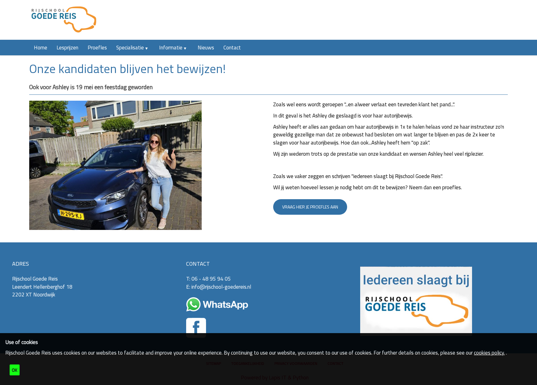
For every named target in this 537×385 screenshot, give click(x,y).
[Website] (63, 20)
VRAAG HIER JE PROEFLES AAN (310, 207)
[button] (149, 47)
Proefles (97, 48)
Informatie (170, 48)
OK (14, 370)
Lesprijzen (67, 48)
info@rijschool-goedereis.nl (221, 287)
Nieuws (206, 48)
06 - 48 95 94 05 (211, 279)
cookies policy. (489, 353)
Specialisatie (130, 48)
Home (40, 48)
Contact (232, 48)
